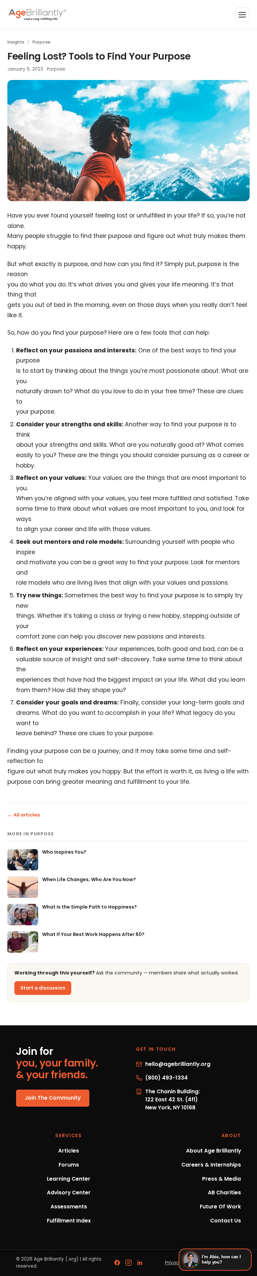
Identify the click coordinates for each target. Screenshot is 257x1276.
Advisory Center (69, 1192)
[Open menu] (242, 14)
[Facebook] (117, 1262)
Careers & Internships (211, 1164)
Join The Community (53, 1097)
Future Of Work (220, 1206)
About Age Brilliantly (213, 1150)
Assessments (69, 1206)
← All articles (23, 815)
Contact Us (225, 1220)
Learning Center (68, 1178)
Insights (15, 42)
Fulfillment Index (69, 1220)
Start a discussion (42, 988)
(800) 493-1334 (166, 1077)
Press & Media (221, 1178)
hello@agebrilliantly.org (177, 1064)
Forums (69, 1164)
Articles (68, 1150)
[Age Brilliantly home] (37, 14)
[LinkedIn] (140, 1262)
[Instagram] (128, 1262)
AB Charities (224, 1192)
